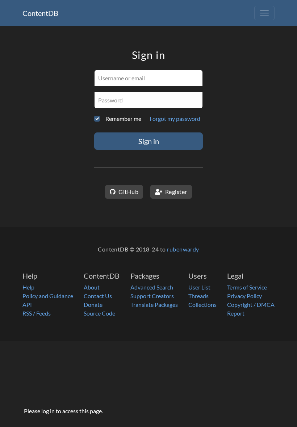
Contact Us (98, 295)
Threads (198, 295)
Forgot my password (175, 118)
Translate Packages (154, 304)
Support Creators (152, 295)
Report (235, 313)
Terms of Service (247, 287)
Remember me (123, 118)
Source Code (99, 313)
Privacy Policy (244, 295)
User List (199, 287)
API (27, 304)
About (92, 287)
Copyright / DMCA (251, 304)
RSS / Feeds (36, 313)
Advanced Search (151, 287)
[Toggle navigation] (264, 13)
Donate (93, 304)
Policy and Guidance (47, 295)
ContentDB (40, 13)
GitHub (127, 191)
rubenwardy (183, 249)
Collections (202, 304)
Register (175, 191)
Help (28, 287)
